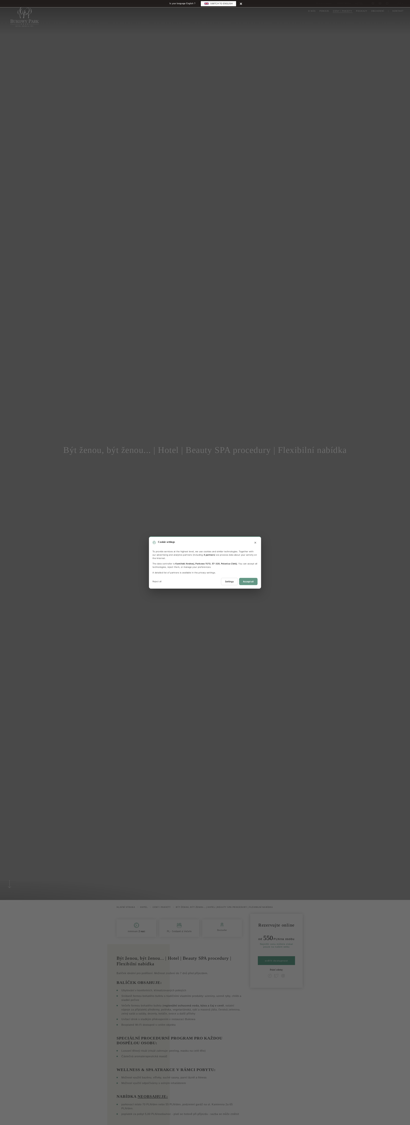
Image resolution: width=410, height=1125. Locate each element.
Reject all (156, 581)
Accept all (248, 581)
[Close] (240, 3)
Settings (229, 581)
